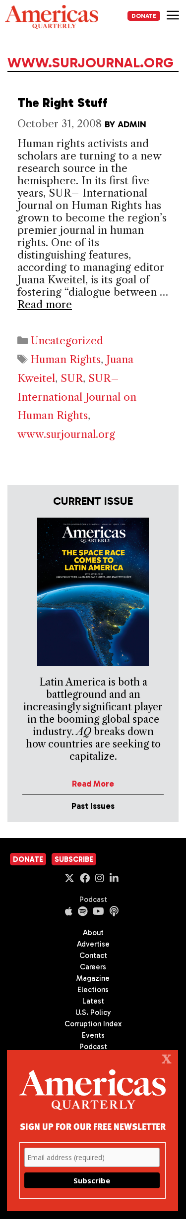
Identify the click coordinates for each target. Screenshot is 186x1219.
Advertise (93, 944)
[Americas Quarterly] (51, 17)
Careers (93, 966)
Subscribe (74, 859)
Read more (44, 304)
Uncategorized (66, 340)
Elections (93, 989)
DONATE (143, 16)
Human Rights (65, 359)
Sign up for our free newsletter (93, 1126)
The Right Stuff (62, 102)
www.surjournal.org (66, 434)
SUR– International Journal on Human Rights (76, 397)
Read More (93, 784)
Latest (93, 1001)
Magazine (93, 978)
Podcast (93, 899)
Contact (93, 955)
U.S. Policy (93, 1012)
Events (93, 1035)
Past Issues (93, 806)
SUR (72, 378)
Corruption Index (93, 1023)
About (93, 932)
